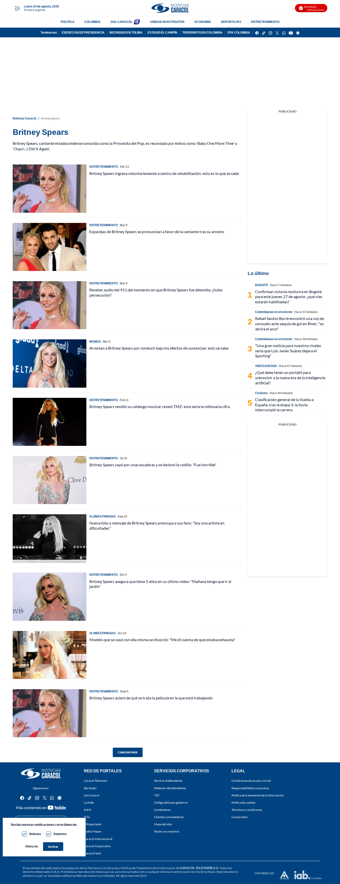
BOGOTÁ (261, 285)
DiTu (87, 817)
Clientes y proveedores (169, 817)
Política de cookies (243, 802)
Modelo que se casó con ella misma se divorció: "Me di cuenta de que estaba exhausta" (162, 639)
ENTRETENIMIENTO (265, 22)
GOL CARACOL (121, 22)
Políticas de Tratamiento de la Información (148, 868)
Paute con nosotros (166, 831)
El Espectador (93, 824)
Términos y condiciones (246, 810)
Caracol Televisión (96, 781)
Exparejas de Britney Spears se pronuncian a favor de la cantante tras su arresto (156, 231)
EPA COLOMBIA (238, 32)
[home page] (170, 8)
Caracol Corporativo (97, 846)
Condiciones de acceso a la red (251, 781)
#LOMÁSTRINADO (102, 516)
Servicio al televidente (168, 781)
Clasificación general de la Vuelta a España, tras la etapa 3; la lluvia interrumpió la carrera (284, 404)
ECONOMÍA (203, 22)
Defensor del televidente (170, 788)
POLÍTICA (67, 22)
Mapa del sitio (163, 824)
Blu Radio (90, 788)
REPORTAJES (231, 22)
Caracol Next (92, 853)
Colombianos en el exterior (273, 312)
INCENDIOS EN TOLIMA (126, 32)
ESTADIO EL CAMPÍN (162, 32)
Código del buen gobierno (171, 802)
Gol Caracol (91, 795)
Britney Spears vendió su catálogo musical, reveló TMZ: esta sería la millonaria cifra (159, 406)
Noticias (35, 834)
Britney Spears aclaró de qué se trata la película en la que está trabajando (151, 697)
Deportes (60, 834)
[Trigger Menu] (17, 8)
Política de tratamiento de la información (257, 795)
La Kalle (89, 802)
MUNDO (95, 341)
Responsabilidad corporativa (250, 788)
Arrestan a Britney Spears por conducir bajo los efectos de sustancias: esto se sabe (158, 348)
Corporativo (239, 817)
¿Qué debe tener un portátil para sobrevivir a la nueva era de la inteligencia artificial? (290, 377)
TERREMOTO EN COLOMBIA (202, 32)
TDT (157, 795)
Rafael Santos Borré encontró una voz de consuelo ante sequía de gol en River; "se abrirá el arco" (289, 323)
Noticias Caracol (24, 118)
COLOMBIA (92, 22)
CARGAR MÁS (128, 752)
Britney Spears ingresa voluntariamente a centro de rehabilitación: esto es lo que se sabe (164, 173)
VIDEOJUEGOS (266, 366)
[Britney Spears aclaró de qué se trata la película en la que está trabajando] (49, 713)
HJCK (87, 810)
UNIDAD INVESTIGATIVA (167, 22)
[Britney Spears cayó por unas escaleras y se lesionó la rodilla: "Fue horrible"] (49, 480)
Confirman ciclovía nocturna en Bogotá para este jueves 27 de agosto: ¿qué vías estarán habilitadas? (288, 296)
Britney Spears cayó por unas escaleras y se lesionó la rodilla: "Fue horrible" (152, 464)
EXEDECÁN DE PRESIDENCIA (83, 32)
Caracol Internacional (98, 839)
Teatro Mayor (93, 831)
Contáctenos (162, 810)
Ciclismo (261, 393)
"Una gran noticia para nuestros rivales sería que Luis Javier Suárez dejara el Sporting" (288, 350)
